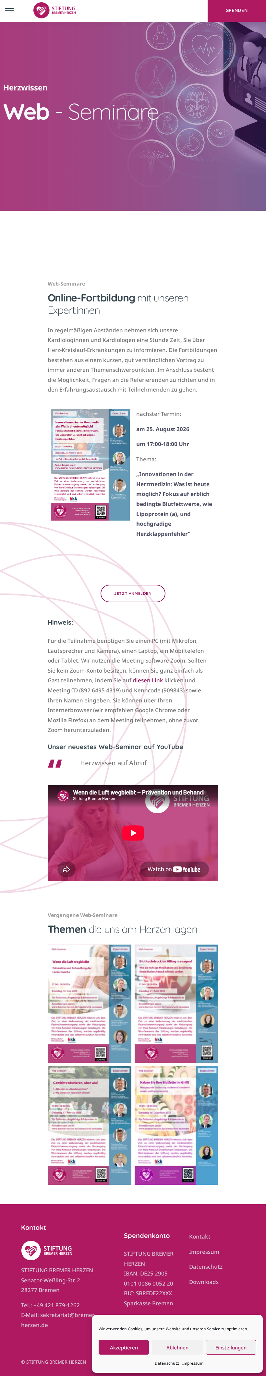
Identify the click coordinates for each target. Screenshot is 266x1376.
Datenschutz (167, 1363)
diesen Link (148, 680)
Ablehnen (177, 1347)
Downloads (204, 1282)
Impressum (192, 1363)
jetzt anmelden (132, 593)
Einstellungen (231, 1347)
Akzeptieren (124, 1347)
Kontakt (200, 1236)
